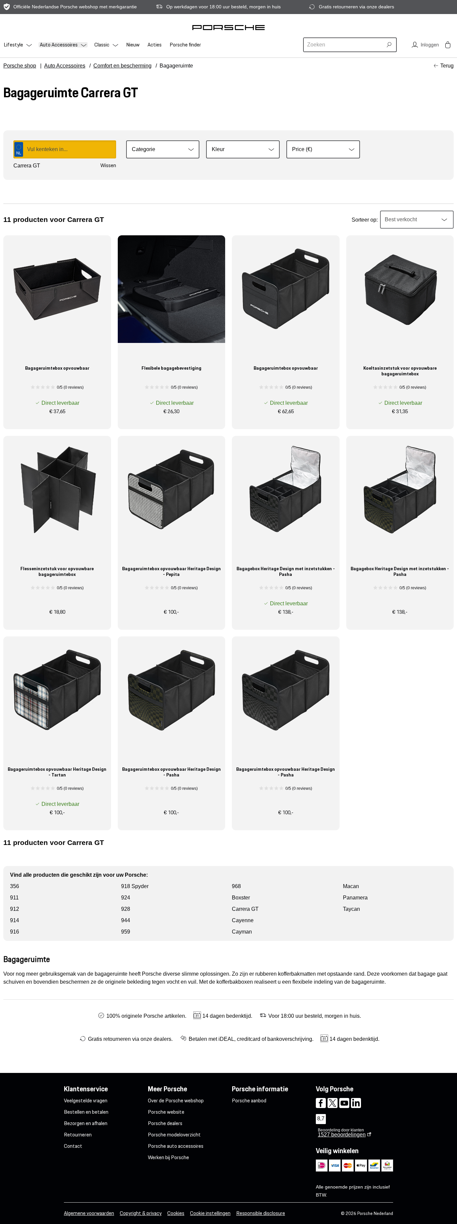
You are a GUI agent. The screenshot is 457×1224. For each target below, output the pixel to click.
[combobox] (344, 44)
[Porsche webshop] (228, 27)
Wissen (108, 165)
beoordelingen (342, 1134)
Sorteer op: (365, 220)
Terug (447, 66)
